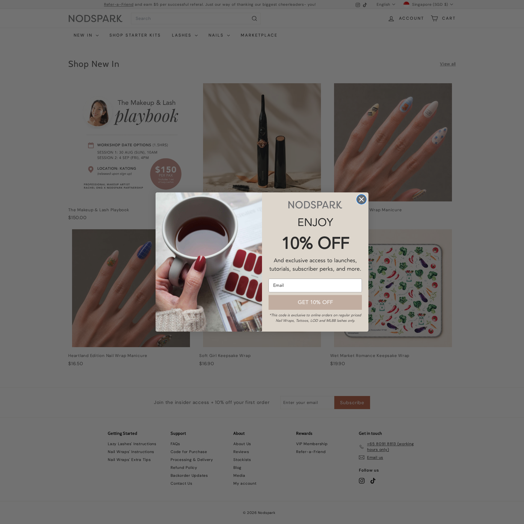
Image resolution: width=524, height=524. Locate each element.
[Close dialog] (361, 199)
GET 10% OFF (315, 302)
